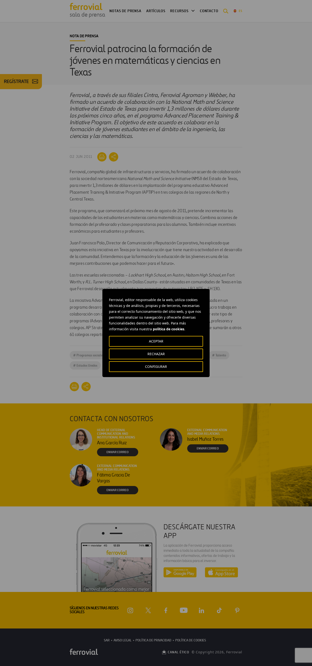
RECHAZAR (156, 354)
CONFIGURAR (156, 366)
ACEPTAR (156, 341)
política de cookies (168, 329)
